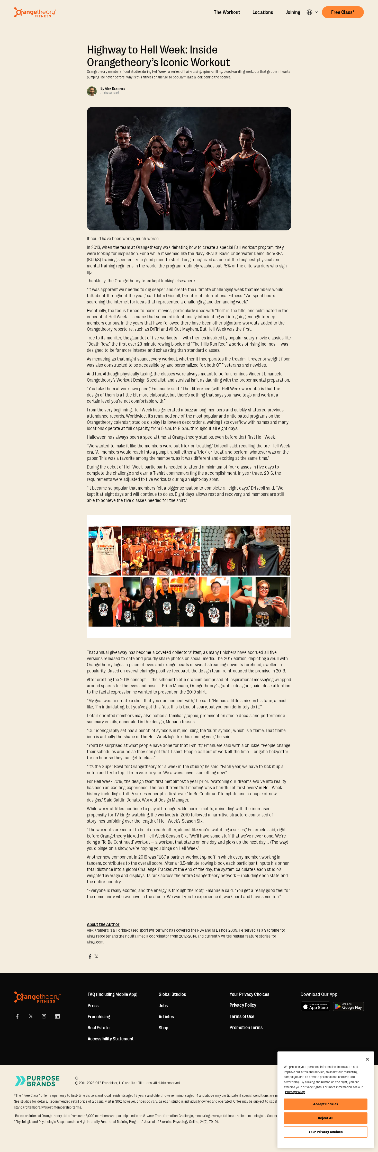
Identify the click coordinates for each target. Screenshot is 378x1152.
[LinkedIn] (57, 1016)
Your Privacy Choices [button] (249, 994)
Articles (166, 1016)
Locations (263, 12)
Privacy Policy (243, 1005)
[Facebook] (17, 1016)
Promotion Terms (246, 1027)
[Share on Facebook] (90, 956)
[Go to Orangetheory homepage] (35, 12)
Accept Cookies (325, 1104)
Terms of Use (242, 1016)
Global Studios (172, 994)
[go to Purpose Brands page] (37, 1081)
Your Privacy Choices (326, 1132)
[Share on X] (96, 956)
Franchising (99, 1016)
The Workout (227, 12)
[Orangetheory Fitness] (37, 997)
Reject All (326, 1118)
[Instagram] (44, 1016)
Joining (292, 12)
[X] (31, 1016)
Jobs (163, 1005)
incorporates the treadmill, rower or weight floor (244, 359)
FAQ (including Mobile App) (113, 994)
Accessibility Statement (111, 1038)
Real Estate (99, 1027)
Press (93, 1005)
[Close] (367, 1059)
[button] (312, 12)
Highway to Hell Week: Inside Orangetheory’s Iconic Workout (158, 56)
